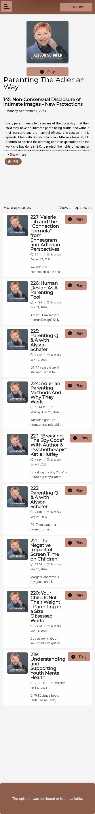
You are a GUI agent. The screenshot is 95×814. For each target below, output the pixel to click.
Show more (18, 154)
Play (51, 71)
